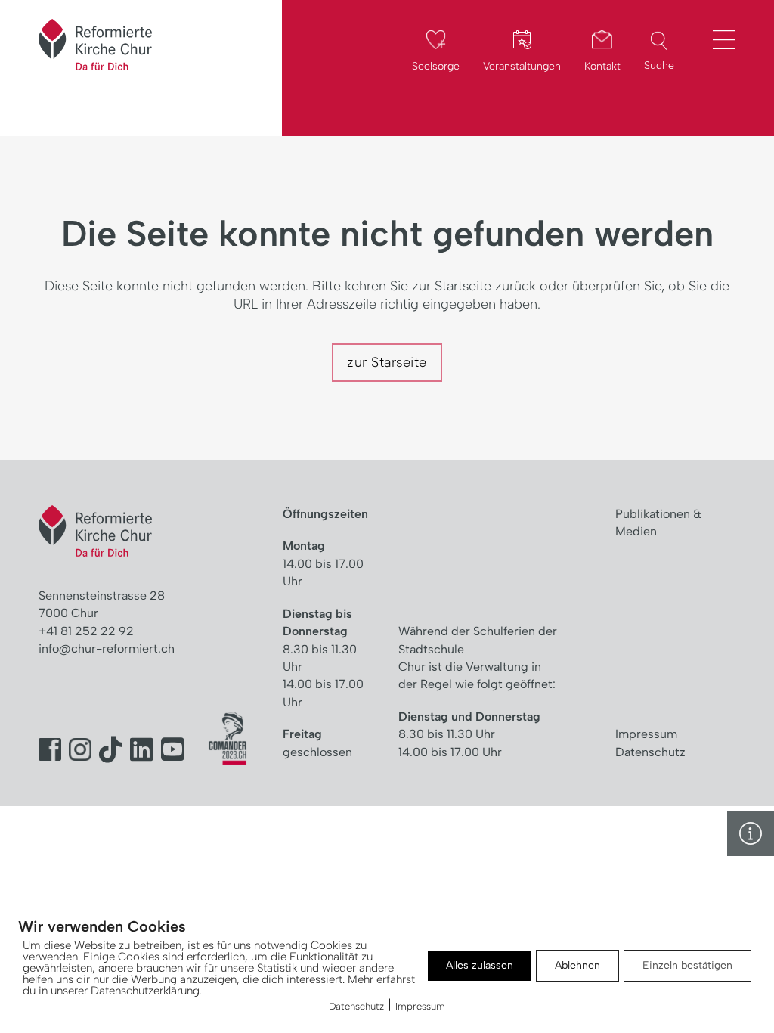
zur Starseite (387, 362)
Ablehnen (577, 965)
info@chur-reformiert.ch (107, 648)
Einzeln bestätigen (687, 965)
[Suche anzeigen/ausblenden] (659, 40)
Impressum (646, 734)
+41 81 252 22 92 (86, 631)
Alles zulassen (479, 965)
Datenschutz (650, 752)
